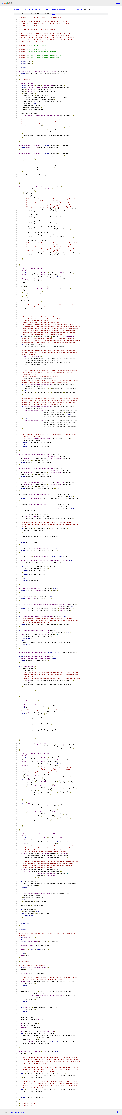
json (118, 1112)
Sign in (118, 3)
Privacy (16, 1112)
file (53, 14)
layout (79, 9)
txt (114, 1112)
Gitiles (11, 1112)
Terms (22, 1112)
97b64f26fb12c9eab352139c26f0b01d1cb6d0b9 (47, 9)
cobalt (17, 9)
